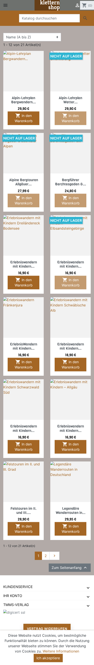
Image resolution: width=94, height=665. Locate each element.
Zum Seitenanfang (70, 567)
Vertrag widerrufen (47, 629)
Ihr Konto (12, 595)
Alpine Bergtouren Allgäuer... (23, 182)
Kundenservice (18, 587)
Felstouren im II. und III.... (23, 510)
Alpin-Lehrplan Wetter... (70, 100)
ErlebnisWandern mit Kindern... (23, 346)
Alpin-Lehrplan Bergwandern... (23, 100)
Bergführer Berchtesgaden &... (70, 182)
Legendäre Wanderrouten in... (70, 510)
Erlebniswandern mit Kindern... (23, 264)
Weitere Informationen (61, 651)
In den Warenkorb (24, 118)
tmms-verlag (16, 604)
